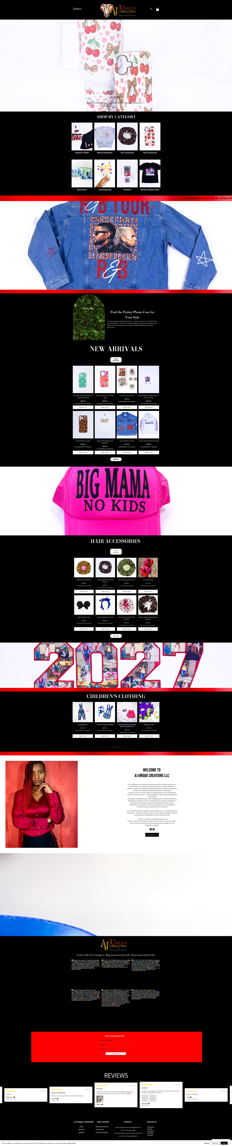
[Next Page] (123, 747)
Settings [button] (206, 1143)
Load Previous (116, 360)
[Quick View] (83, 379)
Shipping (88, 403)
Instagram (150, 1131)
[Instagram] (153, 829)
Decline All (215, 1143)
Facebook (150, 1127)
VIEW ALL (116, 459)
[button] (151, 8)
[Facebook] (151, 829)
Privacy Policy (72, 1143)
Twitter (149, 1129)
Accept (224, 1143)
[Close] (230, 1143)
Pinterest (150, 1133)
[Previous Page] (109, 747)
